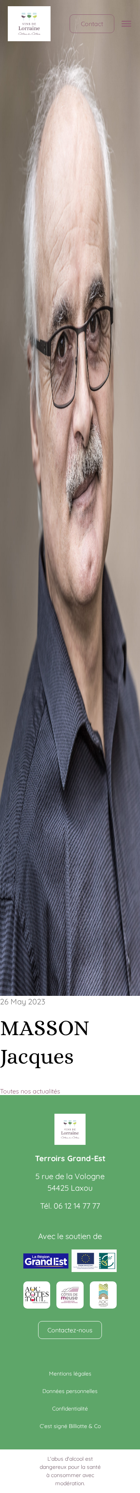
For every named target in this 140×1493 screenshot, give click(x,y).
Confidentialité (70, 1408)
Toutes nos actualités (30, 1091)
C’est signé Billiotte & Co (70, 1426)
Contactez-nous (70, 1330)
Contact (92, 24)
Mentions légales (70, 1373)
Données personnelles (70, 1391)
